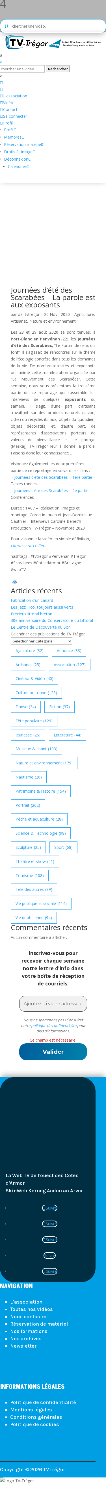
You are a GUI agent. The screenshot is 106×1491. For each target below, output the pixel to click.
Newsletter (23, 1346)
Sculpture (28, 847)
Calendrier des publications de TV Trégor (48, 634)
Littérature (67, 735)
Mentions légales (31, 1410)
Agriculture (84, 314)
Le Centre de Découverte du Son (41, 627)
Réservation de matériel (39, 1324)
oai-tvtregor (29, 314)
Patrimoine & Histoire (41, 791)
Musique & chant (36, 748)
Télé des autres (34, 889)
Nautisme (29, 777)
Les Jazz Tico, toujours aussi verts (42, 607)
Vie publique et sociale (41, 903)
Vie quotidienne (34, 917)
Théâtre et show (35, 861)
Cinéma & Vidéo (34, 678)
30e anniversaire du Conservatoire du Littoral (52, 620)
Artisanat (19, 321)
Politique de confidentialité (43, 1402)
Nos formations (28, 1331)
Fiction (59, 706)
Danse (26, 706)
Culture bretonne (36, 692)
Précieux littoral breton (31, 613)
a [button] (1, 55)
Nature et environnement (52, 321)
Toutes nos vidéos (31, 1309)
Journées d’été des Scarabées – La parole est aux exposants (53, 297)
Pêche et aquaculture (39, 819)
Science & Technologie (41, 833)
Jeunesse (28, 735)
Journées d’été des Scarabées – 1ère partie (53, 477)
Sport (63, 847)
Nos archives (26, 1338)
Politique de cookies (34, 1424)
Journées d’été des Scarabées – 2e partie (51, 490)
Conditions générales (36, 1417)
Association (70, 664)
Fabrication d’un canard (32, 600)
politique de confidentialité (53, 1025)
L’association (26, 1302)
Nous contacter (28, 1316)
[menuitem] (53, 55)
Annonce (69, 650)
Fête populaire (34, 720)
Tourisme (30, 875)
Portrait (28, 805)
